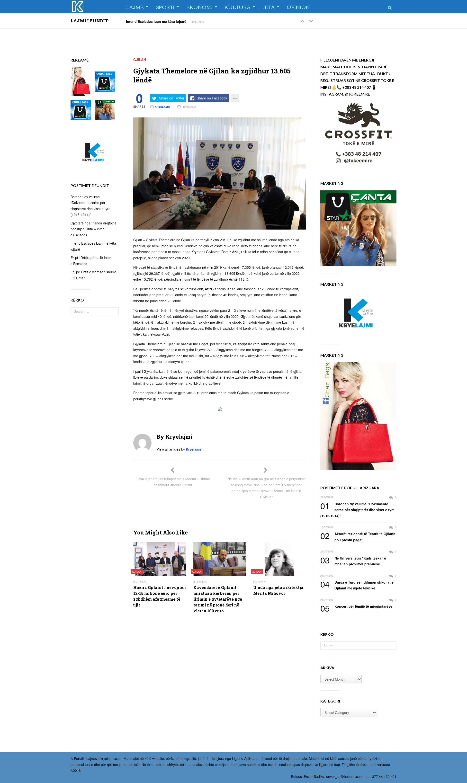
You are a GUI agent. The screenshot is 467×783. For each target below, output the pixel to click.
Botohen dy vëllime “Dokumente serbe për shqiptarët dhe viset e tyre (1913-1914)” (357, 509)
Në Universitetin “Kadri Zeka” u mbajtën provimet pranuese (353, 561)
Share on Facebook (212, 98)
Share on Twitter (171, 98)
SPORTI (165, 6)
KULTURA (238, 6)
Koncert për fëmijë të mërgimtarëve (356, 606)
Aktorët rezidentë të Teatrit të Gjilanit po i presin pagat (357, 536)
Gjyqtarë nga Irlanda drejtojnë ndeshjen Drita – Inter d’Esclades (94, 229)
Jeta (268, 6)
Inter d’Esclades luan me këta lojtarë (156, 21)
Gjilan (139, 59)
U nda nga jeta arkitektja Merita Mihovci (278, 590)
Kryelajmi (162, 106)
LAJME (135, 6)
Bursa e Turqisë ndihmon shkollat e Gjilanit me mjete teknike (357, 585)
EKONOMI (199, 6)
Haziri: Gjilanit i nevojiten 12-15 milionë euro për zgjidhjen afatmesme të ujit (159, 596)
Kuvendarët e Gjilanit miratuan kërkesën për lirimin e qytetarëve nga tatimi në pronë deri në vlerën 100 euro (217, 599)
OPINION (298, 6)
